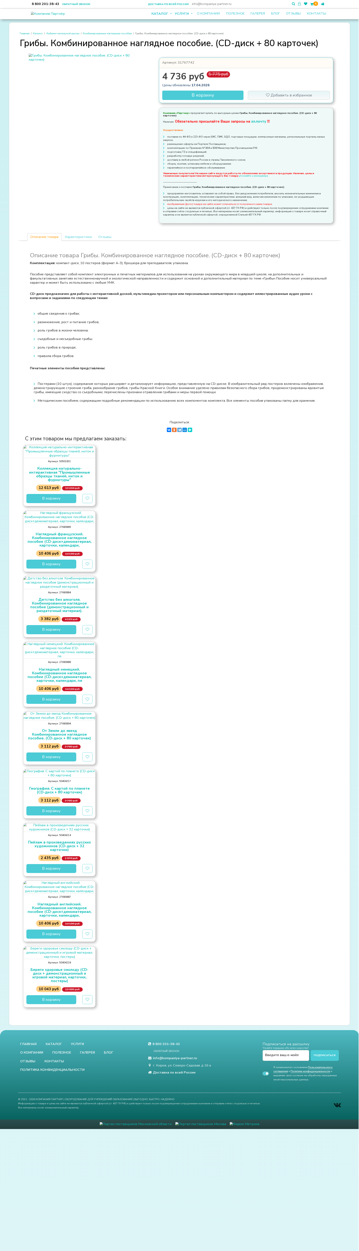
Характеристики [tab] (78, 237)
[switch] (266, 1073)
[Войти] (299, 4)
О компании (208, 13)
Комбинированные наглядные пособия (107, 33)
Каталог (160, 13)
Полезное (235, 13)
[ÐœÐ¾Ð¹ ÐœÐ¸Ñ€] (184, 430)
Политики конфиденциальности (310, 1071)
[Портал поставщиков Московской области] (136, 1124)
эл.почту (259, 121)
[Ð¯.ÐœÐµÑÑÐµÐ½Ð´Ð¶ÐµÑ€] (190, 430)
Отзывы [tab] (104, 237)
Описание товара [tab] (44, 237)
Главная (25, 33)
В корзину (203, 95)
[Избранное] (305, 3)
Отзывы (293, 13)
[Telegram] (179, 430)
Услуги (182, 13)
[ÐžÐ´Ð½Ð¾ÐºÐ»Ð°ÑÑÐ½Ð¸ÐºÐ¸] (174, 430)
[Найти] (293, 4)
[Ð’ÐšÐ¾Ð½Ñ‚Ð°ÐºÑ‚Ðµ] (169, 430)
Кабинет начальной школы (63, 33)
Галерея (258, 13)
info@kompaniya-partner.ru (211, 4)
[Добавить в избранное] (87, 498)
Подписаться (325, 1055)
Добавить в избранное (291, 95)
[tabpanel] (179, 328)
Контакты (316, 13)
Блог (275, 13)
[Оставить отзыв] (322, 4)
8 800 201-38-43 (45, 4)
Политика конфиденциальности (52, 1070)
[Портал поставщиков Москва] (200, 1124)
